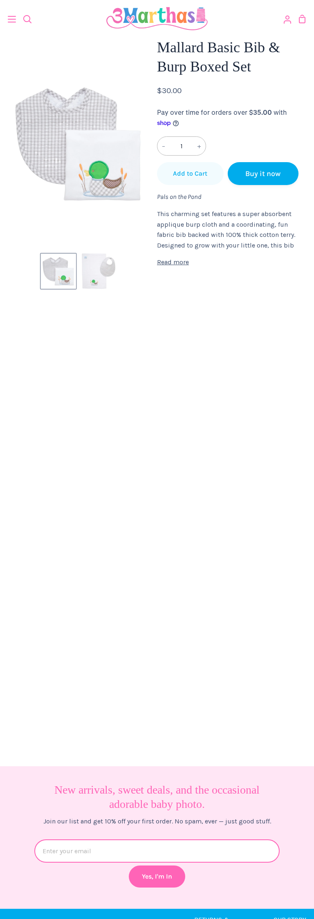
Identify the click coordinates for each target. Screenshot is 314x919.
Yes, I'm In (157, 876)
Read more (173, 262)
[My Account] (284, 19)
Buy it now (262, 173)
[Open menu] (8, 19)
